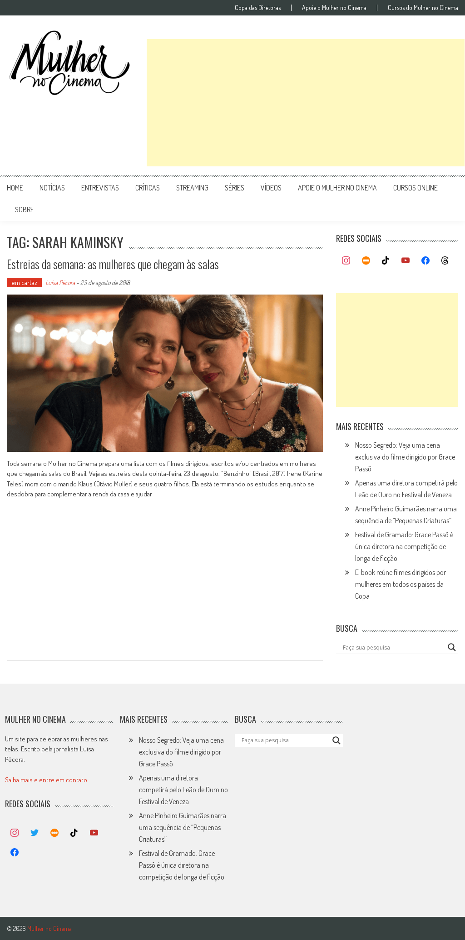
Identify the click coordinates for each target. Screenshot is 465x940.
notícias (52, 187)
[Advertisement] (306, 102)
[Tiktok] (386, 261)
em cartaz (24, 282)
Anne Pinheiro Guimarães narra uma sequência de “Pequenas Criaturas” (182, 827)
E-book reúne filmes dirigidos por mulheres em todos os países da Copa (400, 584)
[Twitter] (35, 833)
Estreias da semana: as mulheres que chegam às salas (113, 264)
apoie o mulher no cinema (337, 187)
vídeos (271, 187)
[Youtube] (406, 261)
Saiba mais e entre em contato (46, 779)
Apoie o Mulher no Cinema (334, 8)
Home (15, 187)
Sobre (24, 209)
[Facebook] (425, 261)
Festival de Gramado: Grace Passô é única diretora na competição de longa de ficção (404, 546)
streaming (192, 187)
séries (234, 187)
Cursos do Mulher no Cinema (423, 8)
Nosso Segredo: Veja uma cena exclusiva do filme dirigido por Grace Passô (405, 456)
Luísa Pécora (60, 282)
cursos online (415, 187)
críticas (147, 187)
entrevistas (100, 187)
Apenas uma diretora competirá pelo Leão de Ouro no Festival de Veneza (183, 789)
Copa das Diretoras (258, 8)
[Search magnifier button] (451, 647)
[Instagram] (346, 261)
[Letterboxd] (366, 261)
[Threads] (445, 261)
